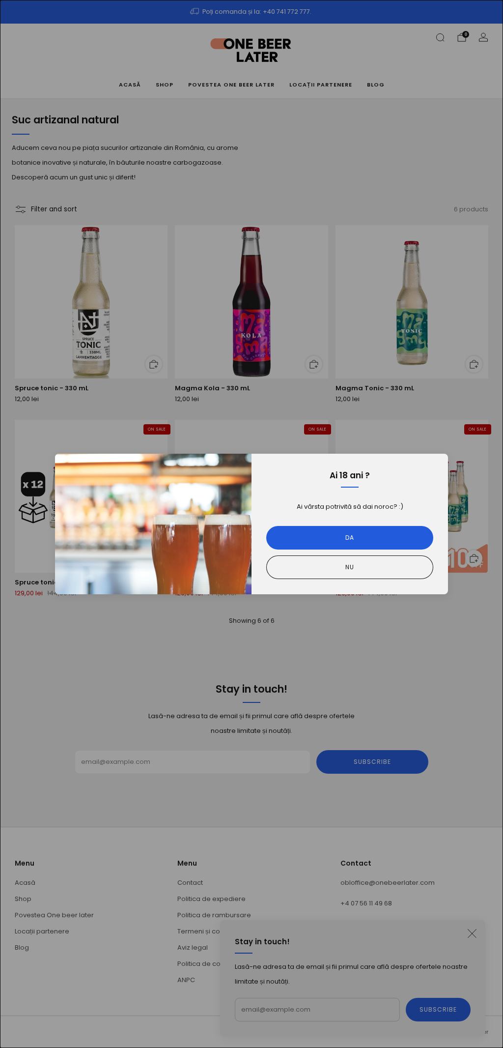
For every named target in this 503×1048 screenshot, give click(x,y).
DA (349, 537)
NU (349, 567)
